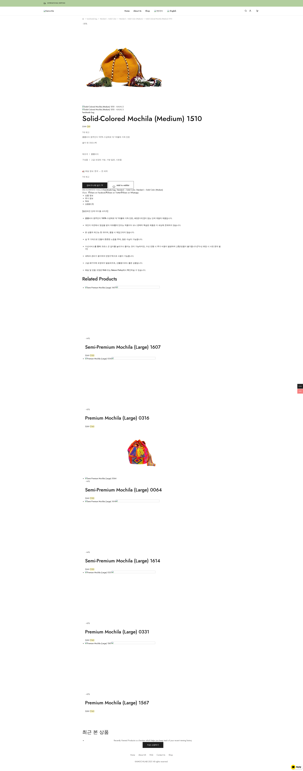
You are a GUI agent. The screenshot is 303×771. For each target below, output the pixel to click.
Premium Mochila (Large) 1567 (117, 702)
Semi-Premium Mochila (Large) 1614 (122, 560)
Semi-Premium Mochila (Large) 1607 (123, 347)
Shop (147, 11)
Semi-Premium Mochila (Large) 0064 (123, 489)
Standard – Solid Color (108, 19)
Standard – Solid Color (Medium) (131, 19)
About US (142, 755)
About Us (137, 11)
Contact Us (161, 755)
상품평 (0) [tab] (89, 204)
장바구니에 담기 (94, 185)
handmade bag (92, 19)
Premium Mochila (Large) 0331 (117, 631)
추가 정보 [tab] (89, 198)
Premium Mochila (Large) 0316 (117, 418)
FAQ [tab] (87, 201)
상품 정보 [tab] (89, 195)
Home (127, 11)
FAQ (151, 755)
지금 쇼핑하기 (153, 745)
